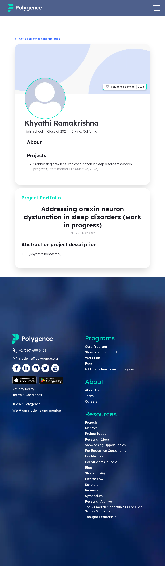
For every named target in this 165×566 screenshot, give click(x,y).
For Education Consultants (105, 451)
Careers (91, 401)
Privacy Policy (23, 389)
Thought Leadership (101, 517)
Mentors (91, 428)
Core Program (96, 347)
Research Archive (98, 501)
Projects (91, 422)
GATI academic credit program (109, 369)
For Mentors (94, 456)
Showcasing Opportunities (105, 445)
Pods (89, 363)
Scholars (91, 484)
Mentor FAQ (94, 479)
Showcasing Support (101, 352)
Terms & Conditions (27, 395)
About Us (92, 390)
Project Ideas (95, 434)
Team (89, 396)
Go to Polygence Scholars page (39, 38)
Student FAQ (95, 473)
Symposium (94, 496)
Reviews (91, 490)
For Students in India (101, 462)
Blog (88, 468)
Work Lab (92, 358)
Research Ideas (97, 439)
